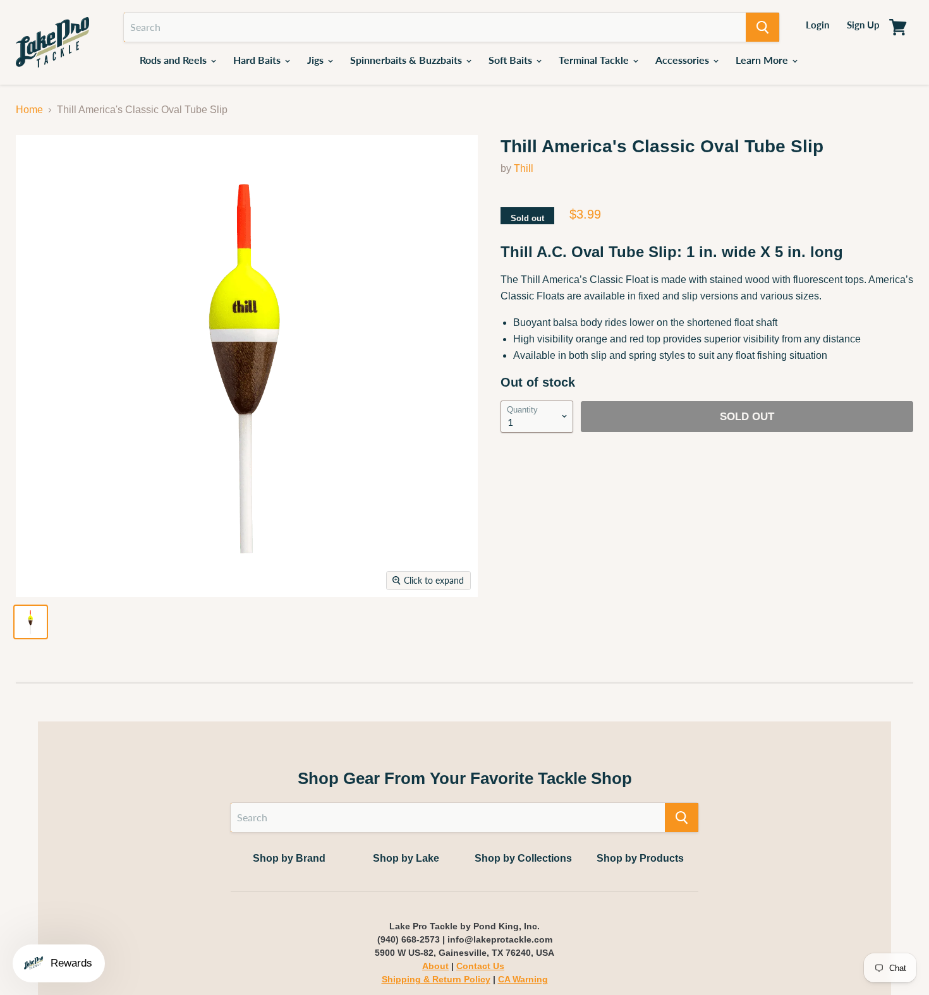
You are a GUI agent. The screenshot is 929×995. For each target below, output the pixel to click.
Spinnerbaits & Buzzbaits (407, 60)
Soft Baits (512, 60)
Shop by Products (640, 858)
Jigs (316, 60)
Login (817, 24)
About (435, 966)
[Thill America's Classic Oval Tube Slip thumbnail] (31, 622)
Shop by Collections (523, 858)
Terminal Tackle (595, 60)
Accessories (683, 60)
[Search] (762, 27)
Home (29, 109)
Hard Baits (258, 60)
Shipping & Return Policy (436, 979)
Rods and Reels (174, 60)
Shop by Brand (289, 858)
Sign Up (863, 24)
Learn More (763, 60)
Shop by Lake (406, 858)
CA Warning (523, 979)
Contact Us (480, 966)
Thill (523, 168)
